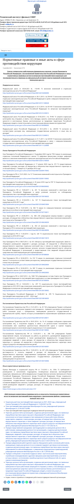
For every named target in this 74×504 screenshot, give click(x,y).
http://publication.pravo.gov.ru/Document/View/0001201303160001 (26, 347)
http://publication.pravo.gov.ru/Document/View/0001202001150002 (26, 179)
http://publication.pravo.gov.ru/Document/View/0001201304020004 (26, 265)
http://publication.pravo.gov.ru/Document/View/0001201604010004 (26, 204)
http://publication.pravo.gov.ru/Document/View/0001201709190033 (26, 196)
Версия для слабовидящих (37, 1)
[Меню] (6, 55)
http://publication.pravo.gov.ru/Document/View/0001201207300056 (26, 280)
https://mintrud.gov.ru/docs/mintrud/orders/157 (19, 389)
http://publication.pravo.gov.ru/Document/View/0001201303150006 (26, 361)
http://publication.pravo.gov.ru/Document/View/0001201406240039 (26, 222)
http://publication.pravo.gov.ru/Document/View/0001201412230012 (26, 113)
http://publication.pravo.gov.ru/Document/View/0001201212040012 (26, 135)
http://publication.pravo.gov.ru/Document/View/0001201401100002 (26, 330)
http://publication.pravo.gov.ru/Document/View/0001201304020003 (26, 273)
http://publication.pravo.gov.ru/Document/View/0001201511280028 (26, 103)
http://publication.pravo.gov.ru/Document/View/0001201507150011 (26, 212)
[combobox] (11, 50)
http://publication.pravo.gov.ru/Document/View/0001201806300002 (26, 186)
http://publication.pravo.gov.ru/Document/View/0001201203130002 (26, 290)
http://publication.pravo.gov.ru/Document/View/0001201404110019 (26, 238)
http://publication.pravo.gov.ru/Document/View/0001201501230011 (26, 318)
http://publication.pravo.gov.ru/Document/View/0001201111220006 (26, 145)
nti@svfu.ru (9, 24)
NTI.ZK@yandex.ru (46, 31)
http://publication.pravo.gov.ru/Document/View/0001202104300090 (26, 93)
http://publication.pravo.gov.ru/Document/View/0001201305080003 (26, 125)
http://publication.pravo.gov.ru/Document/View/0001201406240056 (26, 230)
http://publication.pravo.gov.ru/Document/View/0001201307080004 (26, 255)
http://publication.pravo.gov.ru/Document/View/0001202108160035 (26, 298)
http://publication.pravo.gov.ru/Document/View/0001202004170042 (26, 171)
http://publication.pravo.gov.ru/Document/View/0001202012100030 (26, 161)
